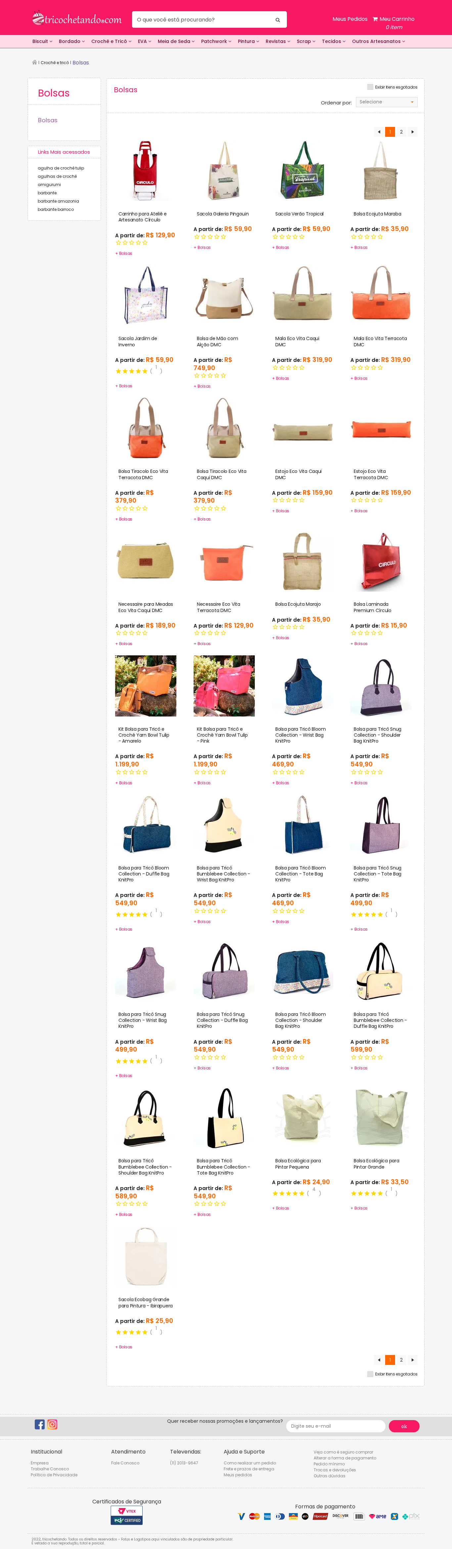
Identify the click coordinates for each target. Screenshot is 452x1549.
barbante (47, 193)
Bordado (70, 41)
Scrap (304, 41)
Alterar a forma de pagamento (345, 1458)
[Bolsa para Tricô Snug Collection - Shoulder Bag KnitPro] (381, 685)
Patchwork (214, 41)
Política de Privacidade (54, 1475)
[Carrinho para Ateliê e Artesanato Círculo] (145, 170)
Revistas (276, 41)
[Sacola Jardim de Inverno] (145, 295)
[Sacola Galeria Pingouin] (224, 170)
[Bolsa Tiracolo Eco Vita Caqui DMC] (224, 428)
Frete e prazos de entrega (249, 1469)
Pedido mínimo (329, 1464)
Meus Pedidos (350, 19)
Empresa (40, 1463)
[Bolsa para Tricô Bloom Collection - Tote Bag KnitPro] (302, 824)
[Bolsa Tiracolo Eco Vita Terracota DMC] (145, 428)
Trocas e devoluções (335, 1470)
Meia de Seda (175, 41)
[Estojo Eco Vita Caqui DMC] (302, 428)
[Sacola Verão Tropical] (302, 170)
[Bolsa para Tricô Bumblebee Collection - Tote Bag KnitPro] (224, 1117)
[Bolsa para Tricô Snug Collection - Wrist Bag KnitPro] (145, 970)
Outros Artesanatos (377, 41)
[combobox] (387, 102)
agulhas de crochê (57, 176)
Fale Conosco (125, 1463)
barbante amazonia (58, 201)
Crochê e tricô (55, 62)
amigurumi (49, 184)
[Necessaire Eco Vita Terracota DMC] (224, 561)
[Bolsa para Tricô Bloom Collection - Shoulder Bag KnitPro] (302, 970)
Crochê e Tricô (109, 41)
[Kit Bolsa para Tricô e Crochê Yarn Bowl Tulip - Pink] (224, 685)
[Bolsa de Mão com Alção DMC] (224, 295)
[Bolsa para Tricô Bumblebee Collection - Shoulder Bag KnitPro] (145, 1117)
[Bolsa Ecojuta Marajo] (302, 561)
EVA (143, 41)
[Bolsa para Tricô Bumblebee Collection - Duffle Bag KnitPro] (381, 970)
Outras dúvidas (329, 1476)
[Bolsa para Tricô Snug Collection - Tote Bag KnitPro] (381, 824)
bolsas (80, 62)
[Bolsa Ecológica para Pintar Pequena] (302, 1117)
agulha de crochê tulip (61, 168)
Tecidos (332, 41)
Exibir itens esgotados (396, 87)
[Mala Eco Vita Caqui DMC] (302, 295)
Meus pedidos (238, 1475)
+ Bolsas (123, 253)
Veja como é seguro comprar (343, 1452)
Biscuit (40, 41)
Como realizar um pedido (250, 1463)
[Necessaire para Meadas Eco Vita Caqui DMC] (145, 561)
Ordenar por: (336, 102)
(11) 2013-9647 (184, 1463)
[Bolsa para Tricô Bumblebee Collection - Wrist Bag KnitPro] (224, 824)
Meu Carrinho (396, 23)
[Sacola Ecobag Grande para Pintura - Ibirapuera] (145, 1256)
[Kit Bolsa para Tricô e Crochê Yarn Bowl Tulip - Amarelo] (145, 685)
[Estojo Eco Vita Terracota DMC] (381, 428)
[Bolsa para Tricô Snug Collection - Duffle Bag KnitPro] (224, 970)
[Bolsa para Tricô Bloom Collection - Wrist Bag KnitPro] (302, 685)
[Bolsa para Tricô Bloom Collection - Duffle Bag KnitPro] (145, 824)
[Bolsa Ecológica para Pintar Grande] (381, 1117)
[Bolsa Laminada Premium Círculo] (381, 561)
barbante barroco (56, 209)
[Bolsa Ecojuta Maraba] (381, 170)
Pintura (247, 41)
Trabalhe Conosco (50, 1469)
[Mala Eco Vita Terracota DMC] (381, 295)
